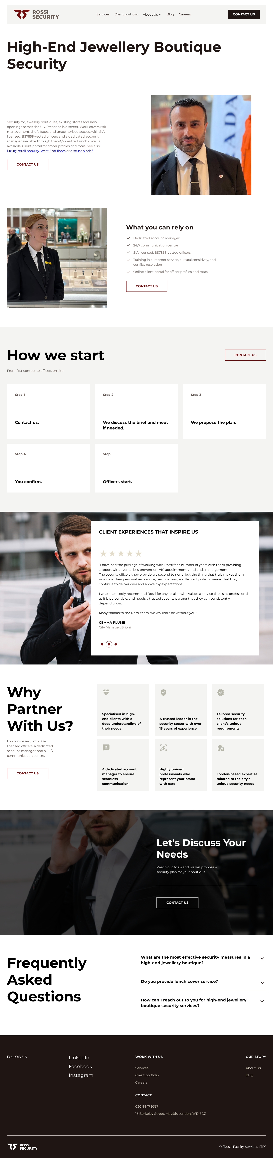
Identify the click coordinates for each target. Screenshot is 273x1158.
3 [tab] (116, 601)
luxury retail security (23, 151)
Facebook (80, 1023)
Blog (170, 14)
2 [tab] (109, 601)
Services (103, 14)
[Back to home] (36, 14)
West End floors (53, 151)
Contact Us (244, 14)
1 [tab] (102, 601)
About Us (150, 14)
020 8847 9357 (146, 1063)
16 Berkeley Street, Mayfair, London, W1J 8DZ (170, 1070)
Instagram (81, 1032)
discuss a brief (81, 151)
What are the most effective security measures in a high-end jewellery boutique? (195, 917)
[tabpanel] (175, 573)
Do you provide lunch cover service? (179, 938)
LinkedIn (79, 1014)
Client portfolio (126, 14)
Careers (185, 14)
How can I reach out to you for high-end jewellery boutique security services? (193, 959)
